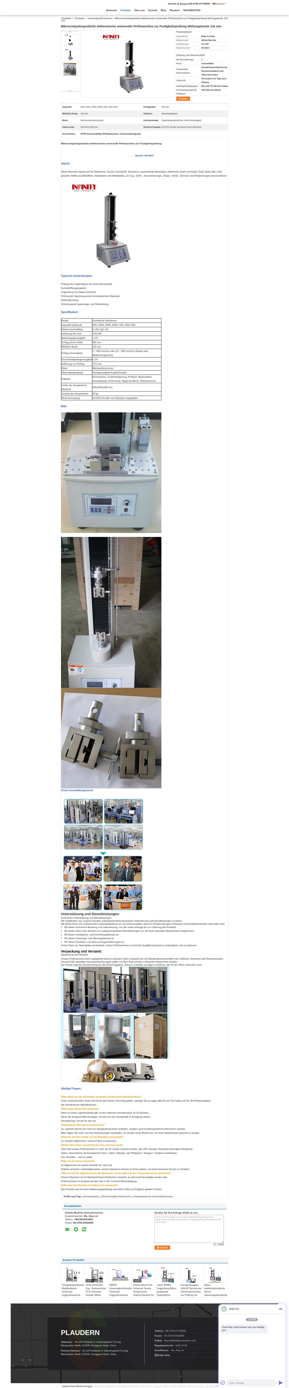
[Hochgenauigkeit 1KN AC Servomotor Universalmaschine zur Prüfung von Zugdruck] (191, 1275)
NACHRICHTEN (191, 10)
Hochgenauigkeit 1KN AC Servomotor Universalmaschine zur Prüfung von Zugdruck (191, 1292)
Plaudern (175, 10)
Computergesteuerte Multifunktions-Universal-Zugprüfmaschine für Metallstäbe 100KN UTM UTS (73, 1293)
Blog (163, 10)
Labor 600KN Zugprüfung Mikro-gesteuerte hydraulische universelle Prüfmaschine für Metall (167, 1295)
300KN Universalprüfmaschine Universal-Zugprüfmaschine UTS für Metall (120, 1292)
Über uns (139, 10)
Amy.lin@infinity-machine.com (180, 1340)
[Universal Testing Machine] (127, 63)
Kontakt (152, 10)
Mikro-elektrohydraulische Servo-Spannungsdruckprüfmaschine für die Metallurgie (215, 1292)
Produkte (125, 10)
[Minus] (281, 1309)
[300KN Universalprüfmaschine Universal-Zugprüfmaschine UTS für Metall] (120, 1274)
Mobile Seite (163, 1355)
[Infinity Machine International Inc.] (79, 10)
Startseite (111, 10)
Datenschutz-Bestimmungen (77, 1386)
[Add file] (222, 1382)
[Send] (280, 1382)
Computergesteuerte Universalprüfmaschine (153, 1196)
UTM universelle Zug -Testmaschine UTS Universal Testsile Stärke (96, 1290)
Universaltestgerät (90, 1196)
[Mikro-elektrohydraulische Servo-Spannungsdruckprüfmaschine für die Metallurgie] (215, 1274)
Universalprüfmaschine (99, 18)
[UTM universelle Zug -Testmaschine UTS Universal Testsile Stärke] (96, 1275)
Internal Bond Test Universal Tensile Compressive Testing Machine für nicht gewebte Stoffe (144, 1292)
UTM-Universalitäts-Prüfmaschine (115, 1196)
